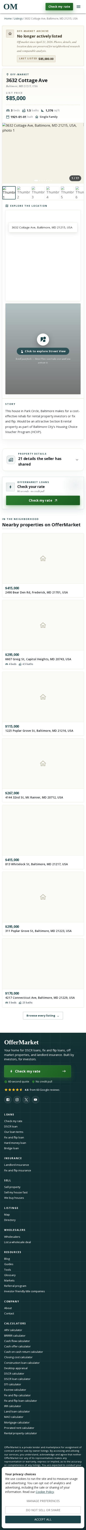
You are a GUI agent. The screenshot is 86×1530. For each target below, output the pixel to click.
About (8, 1308)
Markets (9, 1280)
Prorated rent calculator (19, 1428)
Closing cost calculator (18, 1357)
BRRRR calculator (14, 1335)
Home (8, 18)
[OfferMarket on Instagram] (17, 1099)
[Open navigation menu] (78, 6)
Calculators (15, 1323)
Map (7, 1214)
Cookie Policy (45, 1492)
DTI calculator (12, 1384)
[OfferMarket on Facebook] (8, 1099)
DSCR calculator (14, 1373)
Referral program (15, 1286)
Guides (8, 1264)
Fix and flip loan (14, 1137)
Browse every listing (43, 1015)
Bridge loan (11, 1148)
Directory (10, 1220)
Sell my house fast (16, 1192)
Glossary (10, 1275)
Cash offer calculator (17, 1346)
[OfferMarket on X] (26, 1099)
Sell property (12, 1187)
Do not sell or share (43, 1510)
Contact (9, 1313)
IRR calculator (12, 1406)
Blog (7, 1259)
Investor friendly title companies (24, 1291)
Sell (7, 1180)
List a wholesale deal (17, 1242)
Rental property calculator (20, 1433)
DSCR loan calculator (17, 1379)
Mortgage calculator (17, 1422)
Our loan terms (13, 1132)
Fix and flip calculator (17, 1395)
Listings (18, 18)
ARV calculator (13, 1330)
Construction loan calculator (22, 1363)
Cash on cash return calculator (23, 1352)
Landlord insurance (16, 1165)
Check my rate (59, 6)
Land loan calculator (17, 1411)
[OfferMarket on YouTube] (35, 1099)
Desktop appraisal (16, 1368)
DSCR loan (11, 1126)
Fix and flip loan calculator (20, 1401)
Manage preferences (43, 1501)
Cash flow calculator (17, 1341)
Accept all (43, 1519)
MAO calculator (13, 1417)
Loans (9, 1114)
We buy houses (14, 1198)
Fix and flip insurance (17, 1170)
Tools (7, 1270)
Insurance (13, 1158)
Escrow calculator (15, 1390)
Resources (13, 1252)
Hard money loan (15, 1143)
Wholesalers (12, 1237)
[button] (42, 348)
